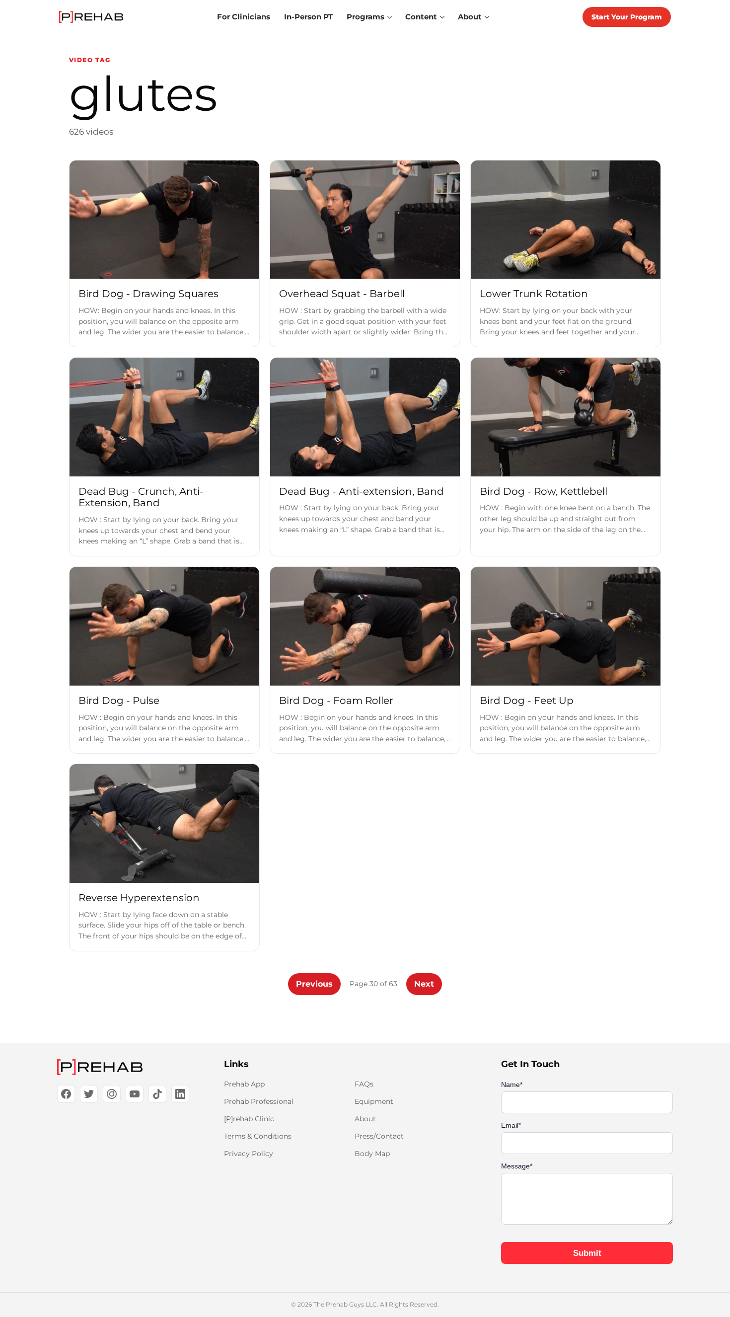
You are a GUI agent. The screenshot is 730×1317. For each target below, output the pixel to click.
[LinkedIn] (180, 1094)
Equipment (374, 1101)
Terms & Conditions (258, 1136)
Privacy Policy (248, 1153)
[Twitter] (89, 1094)
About (365, 1118)
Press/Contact (379, 1136)
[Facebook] (66, 1094)
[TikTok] (157, 1094)
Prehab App (244, 1084)
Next (424, 984)
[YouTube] (135, 1094)
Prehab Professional (258, 1101)
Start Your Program (626, 16)
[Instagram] (112, 1094)
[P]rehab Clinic (249, 1118)
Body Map (372, 1153)
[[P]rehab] (124, 1067)
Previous (314, 984)
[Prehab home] (91, 17)
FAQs (364, 1084)
